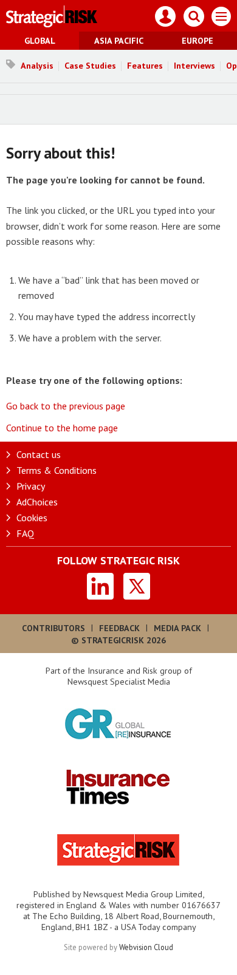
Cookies (31, 517)
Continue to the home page (62, 428)
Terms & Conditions (56, 470)
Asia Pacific (118, 40)
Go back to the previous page (65, 406)
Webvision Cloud (146, 947)
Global (39, 40)
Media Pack (177, 628)
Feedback (119, 628)
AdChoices (37, 502)
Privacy (30, 486)
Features (145, 65)
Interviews (194, 65)
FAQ (25, 533)
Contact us (38, 454)
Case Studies (90, 65)
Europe (197, 40)
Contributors (53, 628)
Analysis (37, 65)
